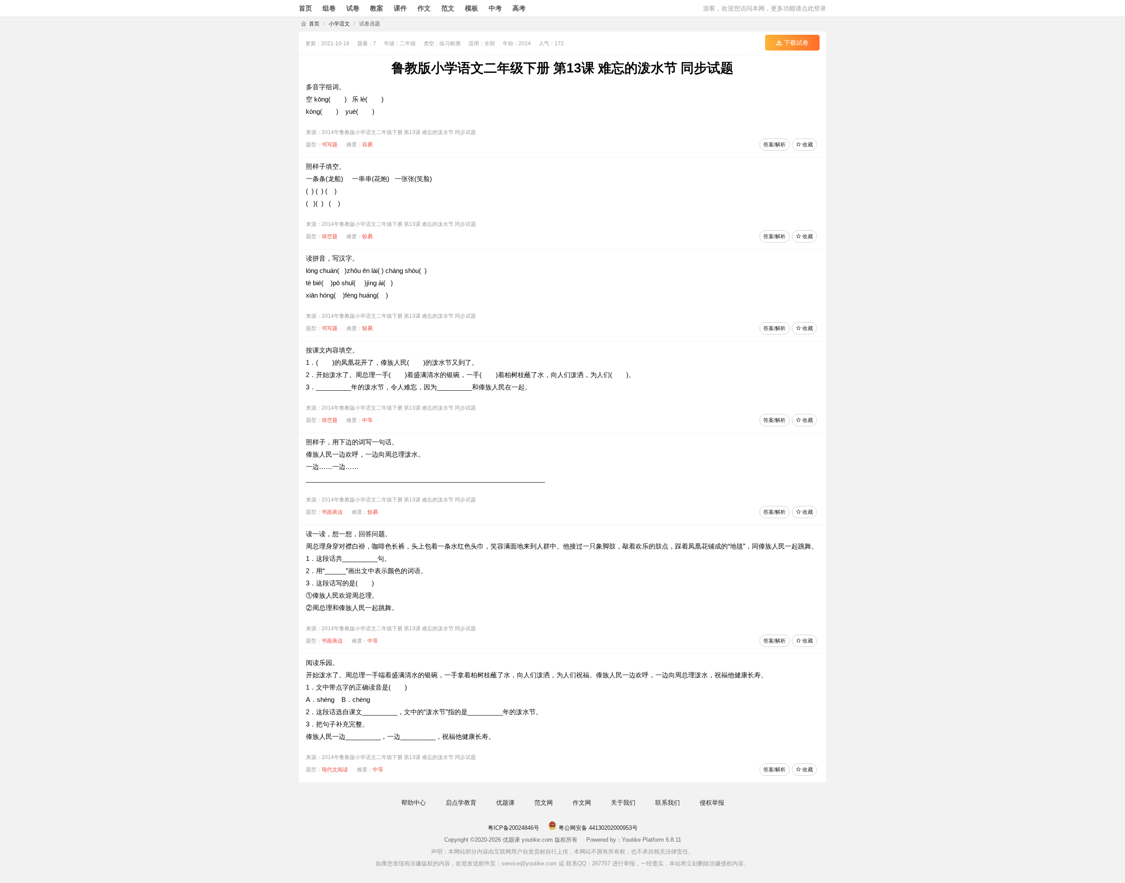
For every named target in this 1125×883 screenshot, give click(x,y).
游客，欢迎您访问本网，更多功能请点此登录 (764, 8)
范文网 (543, 802)
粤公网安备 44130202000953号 (597, 828)
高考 (519, 8)
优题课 (505, 802)
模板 (471, 8)
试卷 (352, 8)
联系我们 (667, 802)
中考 (495, 8)
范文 (447, 8)
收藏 (807, 145)
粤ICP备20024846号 (513, 828)
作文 (424, 8)
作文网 (582, 802)
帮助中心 (413, 802)
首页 (305, 8)
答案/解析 (774, 145)
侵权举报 (712, 802)
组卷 (329, 8)
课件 (400, 8)
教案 (376, 8)
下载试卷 (795, 42)
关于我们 (623, 802)
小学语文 (339, 24)
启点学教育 (461, 802)
